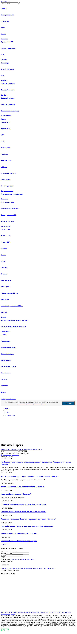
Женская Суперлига (7, 90)
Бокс (2, 75)
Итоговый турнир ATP (8, 173)
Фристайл (4, 385)
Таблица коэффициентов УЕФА (12, 306)
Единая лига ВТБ (7, 42)
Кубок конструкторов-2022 (10, 208)
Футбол (3, 226)
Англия (3, 255)
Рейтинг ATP (5, 122)
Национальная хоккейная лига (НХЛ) (13, 326)
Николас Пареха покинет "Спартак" (16, 494)
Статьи (3, 34)
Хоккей (3, 317)
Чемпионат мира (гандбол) (10, 111)
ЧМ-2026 (4, 312)
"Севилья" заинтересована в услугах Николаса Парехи (23, 504)
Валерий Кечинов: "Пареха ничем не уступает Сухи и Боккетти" (27, 526)
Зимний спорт (5, 331)
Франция (4, 274)
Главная (3, 8)
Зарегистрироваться (27, 559)
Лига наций (5, 299)
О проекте (53, 612)
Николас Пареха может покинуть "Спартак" (19, 533)
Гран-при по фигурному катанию (12, 194)
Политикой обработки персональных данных (32, 403)
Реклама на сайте (43, 612)
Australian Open (6, 160)
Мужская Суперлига (8, 83)
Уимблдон (4, 154)
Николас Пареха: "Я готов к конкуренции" (19, 541)
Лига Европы (5, 286)
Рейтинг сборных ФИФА (9, 293)
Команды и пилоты (7, 221)
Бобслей (3, 334)
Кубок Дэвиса (5, 179)
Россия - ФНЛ (5, 235)
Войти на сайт (5, 1)
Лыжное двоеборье (7, 354)
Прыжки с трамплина (8, 366)
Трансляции (5, 21)
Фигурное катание (7, 191)
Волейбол (4, 80)
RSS (2, 612)
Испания (4, 248)
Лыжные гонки (6, 115)
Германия (4, 267)
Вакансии (27, 612)
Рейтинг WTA (5, 128)
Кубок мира (5, 63)
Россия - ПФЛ (5, 242)
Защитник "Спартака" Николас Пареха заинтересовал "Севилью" (28, 519)
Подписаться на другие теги (10, 455)
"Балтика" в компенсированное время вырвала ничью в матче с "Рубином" (30, 568)
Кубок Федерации (7, 186)
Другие (3, 392)
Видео (3, 27)
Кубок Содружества (7, 69)
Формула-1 (4, 199)
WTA (2, 141)
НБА (2, 55)
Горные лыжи (5, 341)
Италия (3, 261)
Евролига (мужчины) (8, 48)
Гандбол (3, 95)
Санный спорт (6, 373)
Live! (8, 226)
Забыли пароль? (15, 559)
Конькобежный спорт (8, 347)
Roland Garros (5, 148)
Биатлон (4, 59)
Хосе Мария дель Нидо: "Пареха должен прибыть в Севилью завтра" (29, 476)
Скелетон (4, 379)
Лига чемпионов (6, 280)
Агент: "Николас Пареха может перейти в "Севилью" (23, 487)
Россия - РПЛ (5, 229)
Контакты (34, 612)
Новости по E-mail (10, 612)
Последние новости (7, 15)
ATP (2, 135)
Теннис (3, 119)
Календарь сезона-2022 (8, 215)
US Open (4, 167)
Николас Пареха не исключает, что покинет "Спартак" (23, 512)
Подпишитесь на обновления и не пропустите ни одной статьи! (21, 449)
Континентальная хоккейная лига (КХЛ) (14, 320)
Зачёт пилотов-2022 (7, 202)
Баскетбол (4, 39)
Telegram (20, 612)
